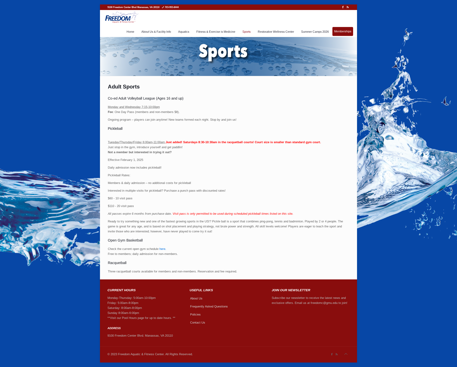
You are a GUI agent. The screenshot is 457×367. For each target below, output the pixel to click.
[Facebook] (343, 7)
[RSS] (348, 7)
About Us (196, 298)
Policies (195, 314)
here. (162, 249)
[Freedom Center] (122, 17)
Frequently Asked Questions (209, 306)
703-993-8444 (172, 7)
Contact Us (197, 322)
